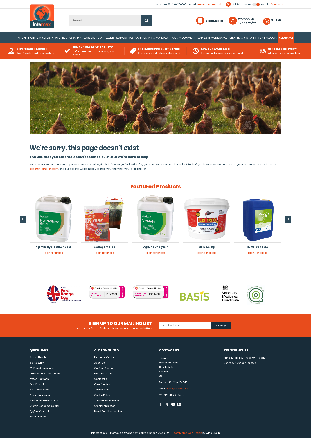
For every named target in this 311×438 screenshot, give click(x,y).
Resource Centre (104, 357)
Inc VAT (248, 4)
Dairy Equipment (94, 37)
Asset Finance (38, 416)
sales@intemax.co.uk (209, 4)
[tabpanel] (53, 226)
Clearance (286, 37)
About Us (99, 362)
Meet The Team (103, 373)
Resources (214, 21)
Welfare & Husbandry (68, 37)
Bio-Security (45, 37)
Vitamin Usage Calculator (44, 406)
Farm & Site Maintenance (212, 37)
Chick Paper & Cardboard (45, 373)
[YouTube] (173, 405)
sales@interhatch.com (44, 169)
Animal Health (26, 37)
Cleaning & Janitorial (242, 37)
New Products (267, 37)
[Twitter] (167, 405)
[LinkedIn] (179, 405)
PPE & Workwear (158, 37)
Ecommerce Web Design (187, 433)
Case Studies (102, 384)
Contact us (100, 379)
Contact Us (277, 4)
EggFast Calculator (40, 411)
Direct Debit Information (108, 411)
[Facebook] (161, 405)
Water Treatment (116, 37)
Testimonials (101, 389)
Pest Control (137, 37)
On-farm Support (104, 368)
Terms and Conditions (107, 400)
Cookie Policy (102, 395)
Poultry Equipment (183, 37)
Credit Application (104, 406)
